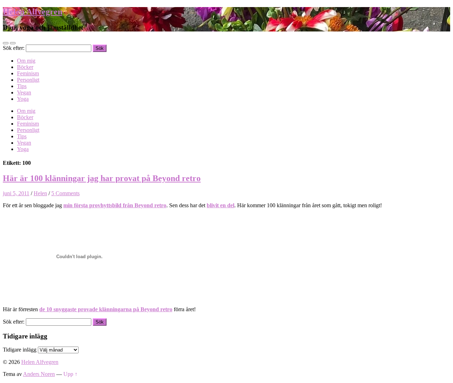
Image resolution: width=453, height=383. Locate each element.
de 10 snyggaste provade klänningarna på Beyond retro (105, 309)
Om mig (26, 61)
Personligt (28, 80)
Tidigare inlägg (19, 350)
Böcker (25, 67)
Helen (40, 193)
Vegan (24, 92)
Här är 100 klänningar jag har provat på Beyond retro (102, 178)
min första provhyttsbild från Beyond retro (114, 205)
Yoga (23, 99)
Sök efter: (13, 48)
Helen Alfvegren (32, 11)
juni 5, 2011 (16, 193)
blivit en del (220, 205)
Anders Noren (39, 374)
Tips (22, 86)
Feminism (28, 73)
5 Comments (65, 193)
